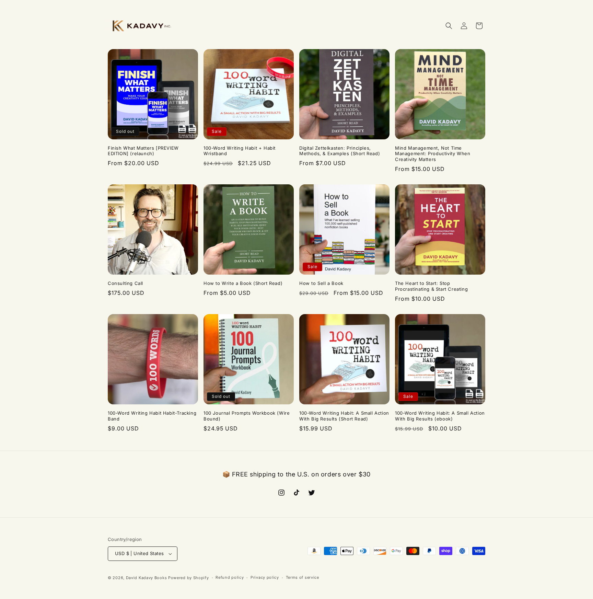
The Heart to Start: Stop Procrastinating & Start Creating (431, 286)
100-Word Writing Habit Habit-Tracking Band (152, 416)
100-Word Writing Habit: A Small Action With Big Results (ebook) (440, 416)
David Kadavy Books (146, 577)
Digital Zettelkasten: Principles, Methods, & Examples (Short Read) (339, 151)
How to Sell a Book (321, 283)
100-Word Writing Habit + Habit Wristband (240, 151)
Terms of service (302, 577)
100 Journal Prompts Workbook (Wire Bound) (247, 416)
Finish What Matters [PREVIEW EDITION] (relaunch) (143, 151)
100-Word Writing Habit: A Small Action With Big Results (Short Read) (344, 416)
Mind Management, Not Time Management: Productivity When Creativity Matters (432, 153)
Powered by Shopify (188, 577)
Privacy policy (265, 577)
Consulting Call (125, 283)
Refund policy (230, 577)
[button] (448, 25)
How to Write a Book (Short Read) (243, 283)
